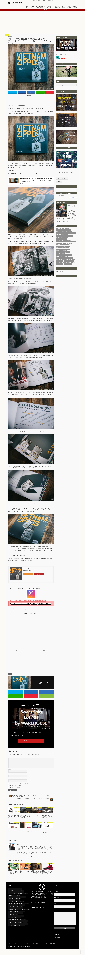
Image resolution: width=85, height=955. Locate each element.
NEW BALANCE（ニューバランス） (62, 247)
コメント (10, 756)
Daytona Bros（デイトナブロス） (61, 234)
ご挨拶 (26, 7)
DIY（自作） (58, 237)
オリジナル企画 (19, 922)
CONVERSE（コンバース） (23, 893)
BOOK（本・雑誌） (17, 673)
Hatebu (20, 603)
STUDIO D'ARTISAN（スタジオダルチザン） (63, 255)
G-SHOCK (69, 240)
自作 (69, 7)
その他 (15, 922)
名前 (9, 769)
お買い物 (49, 7)
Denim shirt (71, 235)
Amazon (27, 574)
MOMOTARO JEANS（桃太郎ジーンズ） (63, 246)
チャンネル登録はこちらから (31, 740)
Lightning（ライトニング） (60, 243)
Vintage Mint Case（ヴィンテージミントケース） (17, 919)
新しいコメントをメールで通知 (15, 785)
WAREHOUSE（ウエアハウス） (61, 259)
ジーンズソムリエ (59, 262)
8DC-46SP (67, 228)
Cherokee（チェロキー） (13, 893)
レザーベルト (58, 263)
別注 (62, 263)
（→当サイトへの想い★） (66, 221)
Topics (11, 673)
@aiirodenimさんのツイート (61, 271)
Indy (18, 844)
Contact (48, 603)
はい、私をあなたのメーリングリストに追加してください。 (20, 783)
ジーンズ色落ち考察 (66, 262)
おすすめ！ (11, 922)
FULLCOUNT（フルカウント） (61, 240)
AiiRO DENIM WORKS (60, 231)
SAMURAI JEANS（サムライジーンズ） (63, 252)
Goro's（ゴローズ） (59, 241)
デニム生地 (73, 262)
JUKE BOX (65, 241)
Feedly (34, 603)
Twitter (28, 603)
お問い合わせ (75, 7)
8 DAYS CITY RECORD (60, 228)
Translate (65, 87)
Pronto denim (67, 249)
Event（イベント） (64, 237)
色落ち (71, 263)
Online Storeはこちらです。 (43, 9)
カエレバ (28, 570)
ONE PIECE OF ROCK (60, 249)
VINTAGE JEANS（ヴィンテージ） (62, 256)
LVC (69, 244)
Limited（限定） (69, 243)
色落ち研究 (57, 7)
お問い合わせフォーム (59, 937)
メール (10, 774)
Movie (63, 7)
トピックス (32, 7)
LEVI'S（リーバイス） (72, 241)
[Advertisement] (42, 24)
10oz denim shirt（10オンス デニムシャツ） (16, 890)
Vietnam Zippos (27, 568)
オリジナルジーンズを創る (40, 7)
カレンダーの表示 (72, 197)
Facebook (14, 603)
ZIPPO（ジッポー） (71, 259)
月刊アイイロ (66, 263)
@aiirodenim (21, 105)
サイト (9, 778)
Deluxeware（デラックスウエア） (62, 235)
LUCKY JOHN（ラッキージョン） (62, 244)
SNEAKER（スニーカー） (60, 253)
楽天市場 (38, 574)
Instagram (41, 603)
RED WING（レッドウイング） (61, 250)
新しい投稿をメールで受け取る (15, 787)
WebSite (31, 856)
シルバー (24, 922)
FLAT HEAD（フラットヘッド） (61, 238)
